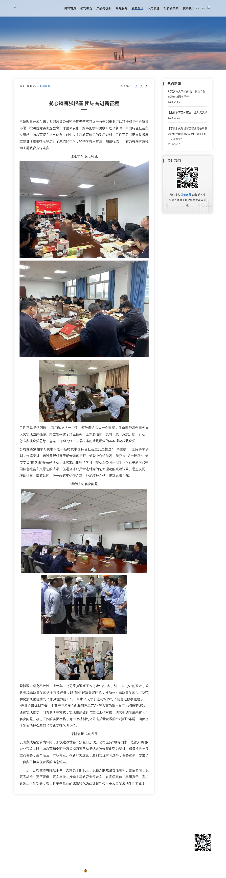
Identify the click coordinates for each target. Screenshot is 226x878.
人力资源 (103, 814)
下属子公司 (19, 836)
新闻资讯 (32, 86)
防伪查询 (38, 856)
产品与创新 (40, 814)
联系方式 (123, 820)
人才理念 (102, 820)
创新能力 (38, 846)
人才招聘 (102, 826)
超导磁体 (38, 826)
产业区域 (18, 841)
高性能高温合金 (42, 836)
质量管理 (38, 851)
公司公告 (83, 826)
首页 (22, 86)
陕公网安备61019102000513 (104, 871)
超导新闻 (83, 820)
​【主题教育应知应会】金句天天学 (187, 112)
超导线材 (38, 820)
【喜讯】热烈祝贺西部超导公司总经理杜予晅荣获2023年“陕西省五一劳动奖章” (187, 134)
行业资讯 (83, 831)
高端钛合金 (40, 831)
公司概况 (19, 814)
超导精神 (83, 836)
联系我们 (124, 814)
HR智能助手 (104, 831)
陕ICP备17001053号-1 (67, 871)
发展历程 (18, 826)
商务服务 (64, 814)
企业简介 (18, 820)
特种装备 (38, 841)
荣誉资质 (18, 831)
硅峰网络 (207, 871)
